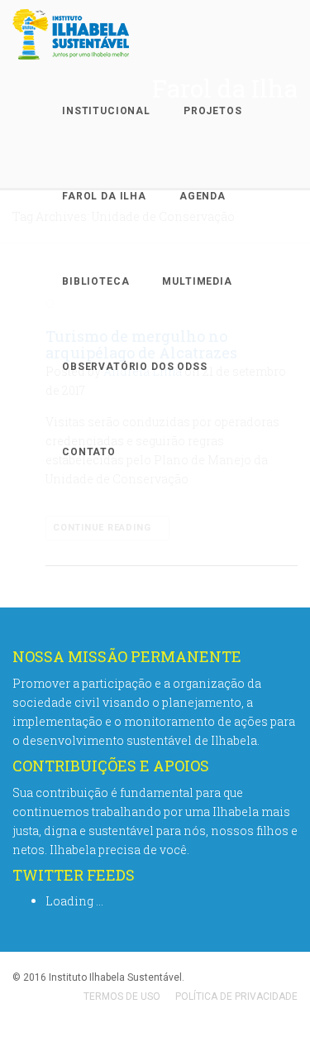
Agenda (202, 196)
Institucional (106, 111)
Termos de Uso (121, 996)
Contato (89, 452)
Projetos (213, 111)
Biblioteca (95, 281)
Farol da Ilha (104, 196)
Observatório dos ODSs (134, 366)
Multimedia (196, 281)
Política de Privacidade (236, 996)
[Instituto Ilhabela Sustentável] (99, 34)
